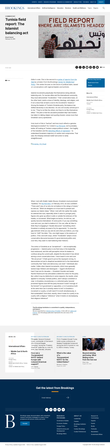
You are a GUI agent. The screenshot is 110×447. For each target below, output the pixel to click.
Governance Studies (63, 420)
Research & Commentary (64, 2)
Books (93, 426)
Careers (76, 421)
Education (60, 8)
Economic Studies (62, 423)
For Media (86, 2)
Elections (68, 8)
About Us (93, 2)
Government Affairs (97, 434)
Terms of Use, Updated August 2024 (36, 444)
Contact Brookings (79, 429)
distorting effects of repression (59, 131)
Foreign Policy (90, 109)
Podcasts (94, 429)
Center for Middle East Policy (94, 113)
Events (40, 2)
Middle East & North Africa (94, 100)
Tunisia (88, 103)
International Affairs (34, 8)
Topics (90, 8)
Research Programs (50, 2)
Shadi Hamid (9, 37)
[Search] (104, 8)
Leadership (77, 418)
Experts (34, 2)
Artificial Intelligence (48, 8)
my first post (60, 126)
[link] (19, 352)
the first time (46, 204)
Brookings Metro (62, 433)
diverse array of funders (53, 311)
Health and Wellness (79, 8)
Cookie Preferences (80, 431)
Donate (101, 2)
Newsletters (78, 2)
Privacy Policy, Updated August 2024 (15, 444)
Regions (95, 8)
